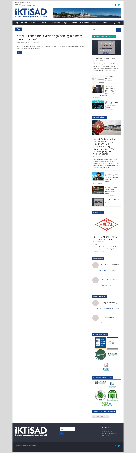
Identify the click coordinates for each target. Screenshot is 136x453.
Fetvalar (34, 23)
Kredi (35, 42)
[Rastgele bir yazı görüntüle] (119, 23)
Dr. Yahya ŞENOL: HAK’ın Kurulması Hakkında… (105, 238)
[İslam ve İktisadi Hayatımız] (98, 76)
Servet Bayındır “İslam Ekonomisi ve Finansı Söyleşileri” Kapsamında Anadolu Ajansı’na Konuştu (112, 177)
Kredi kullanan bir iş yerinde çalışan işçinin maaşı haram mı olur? (50, 37)
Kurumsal (24, 23)
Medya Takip (84, 23)
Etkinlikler (56, 23)
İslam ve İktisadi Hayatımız (110, 77)
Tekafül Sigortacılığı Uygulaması (31, 5)
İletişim (104, 23)
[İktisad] (17, 23)
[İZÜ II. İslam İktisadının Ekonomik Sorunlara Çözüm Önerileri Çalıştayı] (98, 101)
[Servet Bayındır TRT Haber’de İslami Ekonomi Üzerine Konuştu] (98, 187)
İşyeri (31, 42)
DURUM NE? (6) (106, 285)
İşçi (28, 42)
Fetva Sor (95, 23)
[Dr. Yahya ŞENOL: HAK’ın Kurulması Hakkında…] (106, 217)
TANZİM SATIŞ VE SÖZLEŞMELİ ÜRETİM (106, 308)
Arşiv (65, 23)
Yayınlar (74, 23)
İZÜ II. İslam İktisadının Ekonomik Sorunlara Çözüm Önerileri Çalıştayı (111, 104)
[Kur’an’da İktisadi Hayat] (106, 41)
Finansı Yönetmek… (106, 323)
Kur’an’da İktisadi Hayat (104, 58)
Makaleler (44, 23)
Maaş (38, 42)
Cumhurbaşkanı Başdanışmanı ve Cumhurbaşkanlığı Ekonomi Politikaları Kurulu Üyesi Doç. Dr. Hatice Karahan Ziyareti (105, 91)
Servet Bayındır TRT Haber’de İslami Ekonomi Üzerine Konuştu (111, 190)
